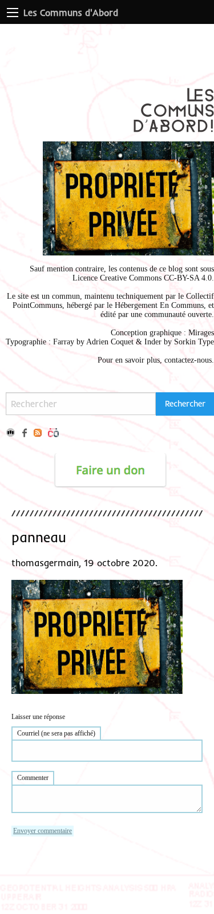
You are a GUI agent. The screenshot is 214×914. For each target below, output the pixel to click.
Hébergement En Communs (159, 305)
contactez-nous (188, 360)
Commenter (33, 778)
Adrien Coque (108, 342)
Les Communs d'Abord (70, 12)
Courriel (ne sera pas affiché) (56, 733)
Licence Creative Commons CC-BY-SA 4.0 (142, 278)
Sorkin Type (194, 342)
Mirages (201, 332)
